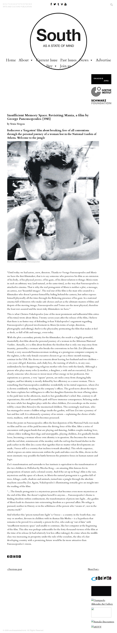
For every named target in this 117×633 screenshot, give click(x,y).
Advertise (103, 60)
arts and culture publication (17, 6)
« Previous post (14, 569)
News (83, 60)
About (24, 60)
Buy (49, 65)
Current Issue (47, 60)
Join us (65, 65)
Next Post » (93, 569)
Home (11, 60)
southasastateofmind (17, 4)
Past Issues (68, 60)
